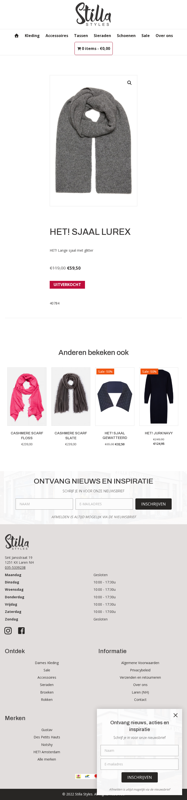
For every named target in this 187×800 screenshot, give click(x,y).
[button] (129, 82)
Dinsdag (12, 582)
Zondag (11, 619)
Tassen (81, 35)
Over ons (164, 35)
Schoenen (126, 35)
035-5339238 (15, 567)
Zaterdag (13, 611)
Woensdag (14, 589)
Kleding (32, 35)
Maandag (13, 574)
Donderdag (14, 597)
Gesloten (101, 574)
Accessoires (57, 35)
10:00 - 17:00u (105, 611)
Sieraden (102, 35)
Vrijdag (11, 604)
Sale (145, 35)
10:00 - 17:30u (105, 582)
